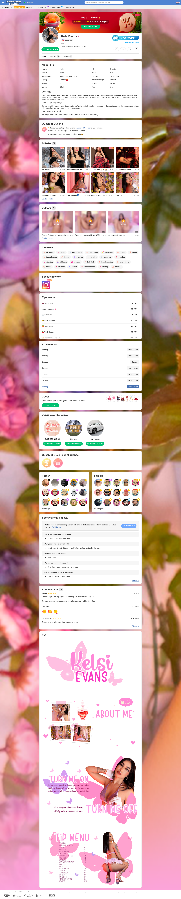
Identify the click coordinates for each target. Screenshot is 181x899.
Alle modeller (7, 7)
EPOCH (43, 892)
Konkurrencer (55, 7)
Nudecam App (70, 7)
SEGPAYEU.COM (51, 892)
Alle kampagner (42, 7)
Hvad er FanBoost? (132, 42)
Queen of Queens (83, 128)
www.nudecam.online (29, 892)
